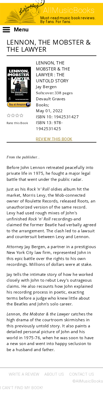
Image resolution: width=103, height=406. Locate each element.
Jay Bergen (46, 86)
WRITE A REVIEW (24, 374)
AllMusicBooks (69, 10)
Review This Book (54, 139)
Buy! (11, 103)
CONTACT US (81, 374)
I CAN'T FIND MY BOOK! (21, 387)
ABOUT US (54, 374)
